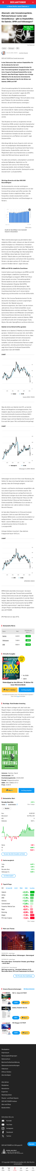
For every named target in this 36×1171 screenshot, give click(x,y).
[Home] (21, 1168)
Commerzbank (6, 904)
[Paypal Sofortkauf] (9, 790)
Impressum (5, 1052)
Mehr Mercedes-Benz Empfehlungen (23, 976)
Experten (5, 1091)
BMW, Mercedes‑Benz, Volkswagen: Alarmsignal (18, 955)
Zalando (4, 892)
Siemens (4, 901)
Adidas (3, 895)
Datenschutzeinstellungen (10, 1065)
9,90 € (15, 1017)
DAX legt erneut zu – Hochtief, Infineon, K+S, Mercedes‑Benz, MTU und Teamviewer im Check (18, 970)
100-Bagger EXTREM (19, 1023)
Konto (18, 696)
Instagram (9, 1128)
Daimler (4, 48)
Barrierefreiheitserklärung (10, 1062)
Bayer (3, 909)
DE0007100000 (12, 804)
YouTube (9, 1124)
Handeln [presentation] (31, 1144)
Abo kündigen (6, 1075)
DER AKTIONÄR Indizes (9, 1101)
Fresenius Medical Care (8, 906)
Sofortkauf (12, 689)
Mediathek (5, 1085)
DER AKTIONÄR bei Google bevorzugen (13, 58)
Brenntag (4, 912)
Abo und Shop (6, 1104)
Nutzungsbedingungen (9, 1056)
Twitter (8, 1136)
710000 (3, 804)
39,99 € (16, 1002)
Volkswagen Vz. (26, 468)
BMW (18, 48)
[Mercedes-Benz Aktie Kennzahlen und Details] (18, 832)
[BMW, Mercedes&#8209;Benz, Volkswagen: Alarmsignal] (18, 940)
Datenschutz (6, 1059)
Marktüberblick (7, 1095)
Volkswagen (11, 48)
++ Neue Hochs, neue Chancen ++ (18, 6)
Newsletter (5, 1088)
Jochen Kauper (23, 53)
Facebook (9, 1132)
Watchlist (7, 808)
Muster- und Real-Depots (10, 1098)
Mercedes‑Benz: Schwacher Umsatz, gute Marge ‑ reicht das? (18, 962)
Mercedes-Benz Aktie (7, 802)
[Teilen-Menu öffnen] (27, 1168)
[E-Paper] (14, 1168)
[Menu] (33, 2)
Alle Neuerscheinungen (29, 989)
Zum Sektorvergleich (8, 876)
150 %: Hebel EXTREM (19, 993)
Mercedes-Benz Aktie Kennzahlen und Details (14, 854)
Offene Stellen (6, 1072)
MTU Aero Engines (7, 918)
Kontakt (9, 1120)
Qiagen (3, 915)
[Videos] (3, 1168)
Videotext (5, 1069)
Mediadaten (5, 1049)
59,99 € (16, 1033)
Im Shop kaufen (26, 690)
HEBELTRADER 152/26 (19, 1008)
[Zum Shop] (9, 1168)
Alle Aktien (5, 1082)
